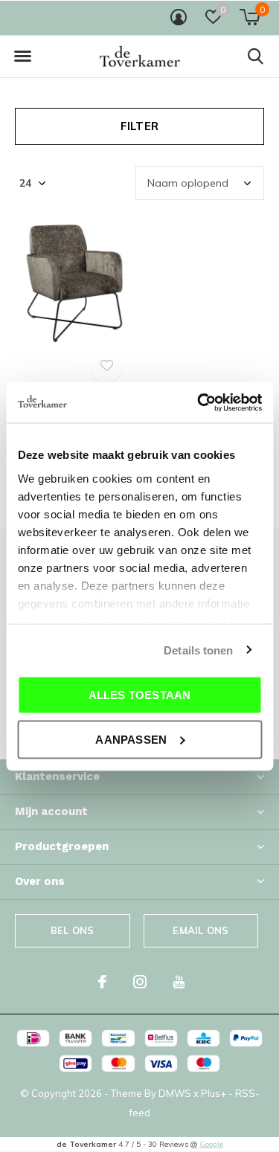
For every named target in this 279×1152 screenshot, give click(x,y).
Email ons (200, 930)
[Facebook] (102, 981)
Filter (139, 126)
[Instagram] (140, 981)
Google (211, 1144)
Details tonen (198, 649)
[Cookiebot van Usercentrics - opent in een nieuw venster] (198, 402)
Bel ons (72, 930)
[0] (250, 17)
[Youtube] (179, 981)
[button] (22, 56)
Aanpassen (131, 739)
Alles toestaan (140, 695)
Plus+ (213, 1093)
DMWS (174, 1093)
